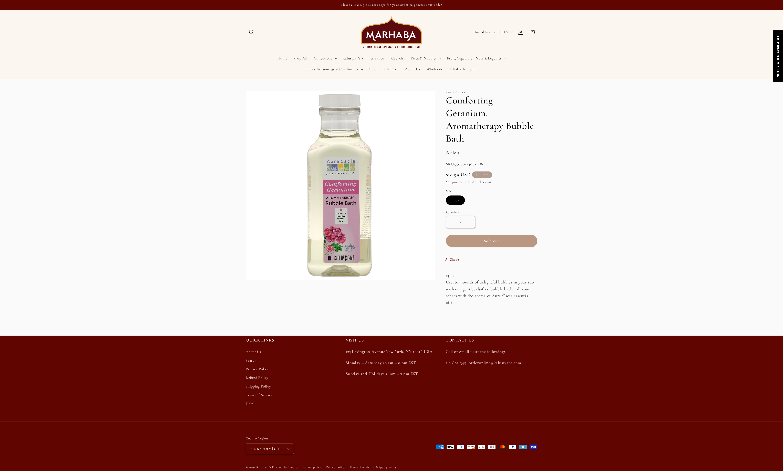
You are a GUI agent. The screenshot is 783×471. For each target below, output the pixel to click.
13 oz (458, 201)
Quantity (452, 212)
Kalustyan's (263, 467)
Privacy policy (335, 467)
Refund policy (312, 467)
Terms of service (360, 467)
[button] (251, 32)
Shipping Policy (258, 386)
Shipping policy (386, 467)
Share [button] (454, 259)
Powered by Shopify (285, 467)
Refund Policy (257, 377)
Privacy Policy (257, 369)
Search (251, 360)
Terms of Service (259, 395)
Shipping (452, 182)
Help (249, 403)
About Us (253, 352)
